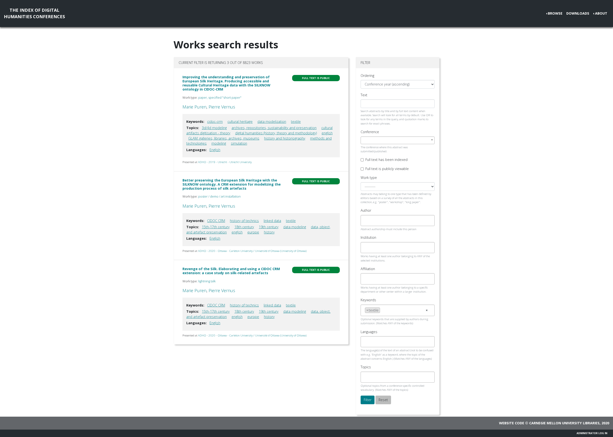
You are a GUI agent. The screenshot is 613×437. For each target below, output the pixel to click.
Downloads (577, 13)
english (327, 133)
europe (253, 232)
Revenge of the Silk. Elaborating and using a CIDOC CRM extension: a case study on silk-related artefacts (231, 271)
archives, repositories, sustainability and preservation (274, 127)
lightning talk (207, 281)
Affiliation (368, 269)
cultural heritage (240, 121)
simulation (239, 143)
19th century (268, 227)
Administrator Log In (592, 433)
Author (366, 210)
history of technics (244, 220)
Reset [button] (383, 399)
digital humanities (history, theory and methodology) (276, 133)
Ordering (367, 75)
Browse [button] (555, 13)
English (215, 150)
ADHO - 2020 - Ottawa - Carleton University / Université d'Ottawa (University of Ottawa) (252, 251)
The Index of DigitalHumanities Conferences (34, 13)
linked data (272, 220)
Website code (511, 423)
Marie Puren (194, 107)
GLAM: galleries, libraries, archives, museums (223, 138)
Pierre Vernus (222, 107)
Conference (370, 132)
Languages (369, 331)
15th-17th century (216, 227)
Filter (367, 399)
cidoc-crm (215, 121)
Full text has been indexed (386, 159)
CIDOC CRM (216, 220)
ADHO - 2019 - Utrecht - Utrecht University (225, 162)
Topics (366, 367)
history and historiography (284, 138)
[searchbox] (366, 220)
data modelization (271, 121)
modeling (218, 143)
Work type (369, 177)
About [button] (601, 13)
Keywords (368, 300)
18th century (244, 227)
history (269, 232)
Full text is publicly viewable (387, 168)
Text (364, 95)
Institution (368, 237)
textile (296, 121)
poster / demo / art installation (219, 196)
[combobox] (398, 140)
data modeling (294, 227)
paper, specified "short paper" (219, 97)
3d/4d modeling (214, 127)
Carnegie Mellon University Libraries (564, 423)
